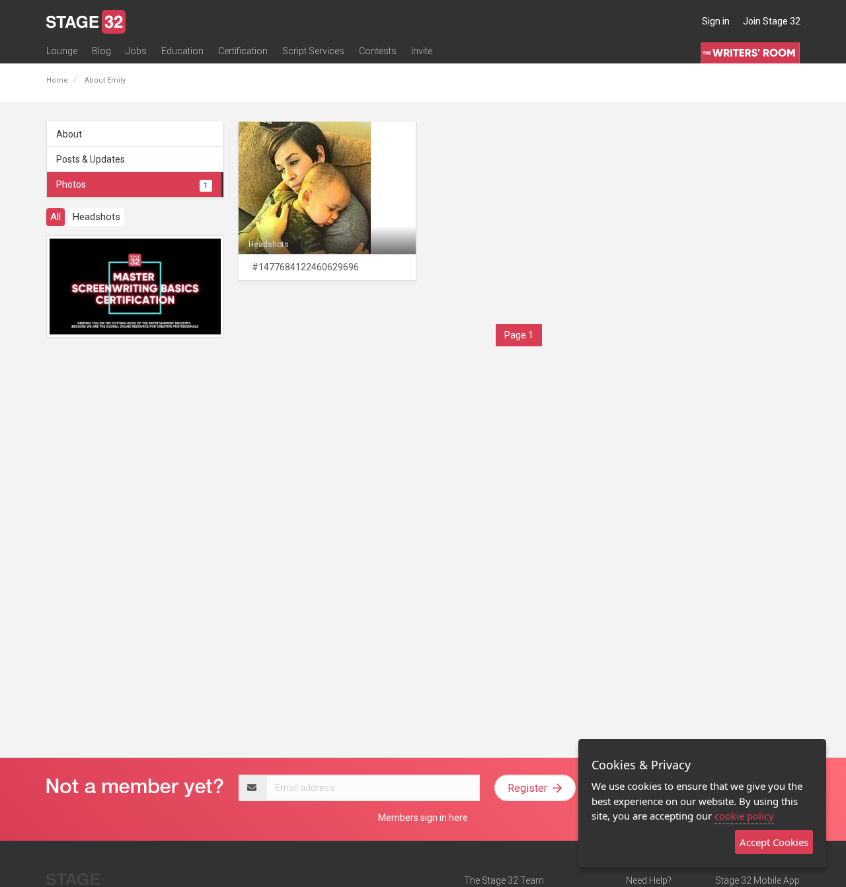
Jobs (136, 51)
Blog (101, 51)
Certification (243, 51)
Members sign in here (423, 817)
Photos (132, 184)
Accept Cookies (774, 842)
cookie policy (744, 815)
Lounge (61, 51)
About (69, 134)
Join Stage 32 (771, 21)
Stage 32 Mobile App (757, 880)
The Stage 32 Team (504, 880)
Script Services (313, 51)
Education (182, 51)
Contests (378, 51)
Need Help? (649, 880)
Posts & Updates (90, 159)
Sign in (716, 21)
